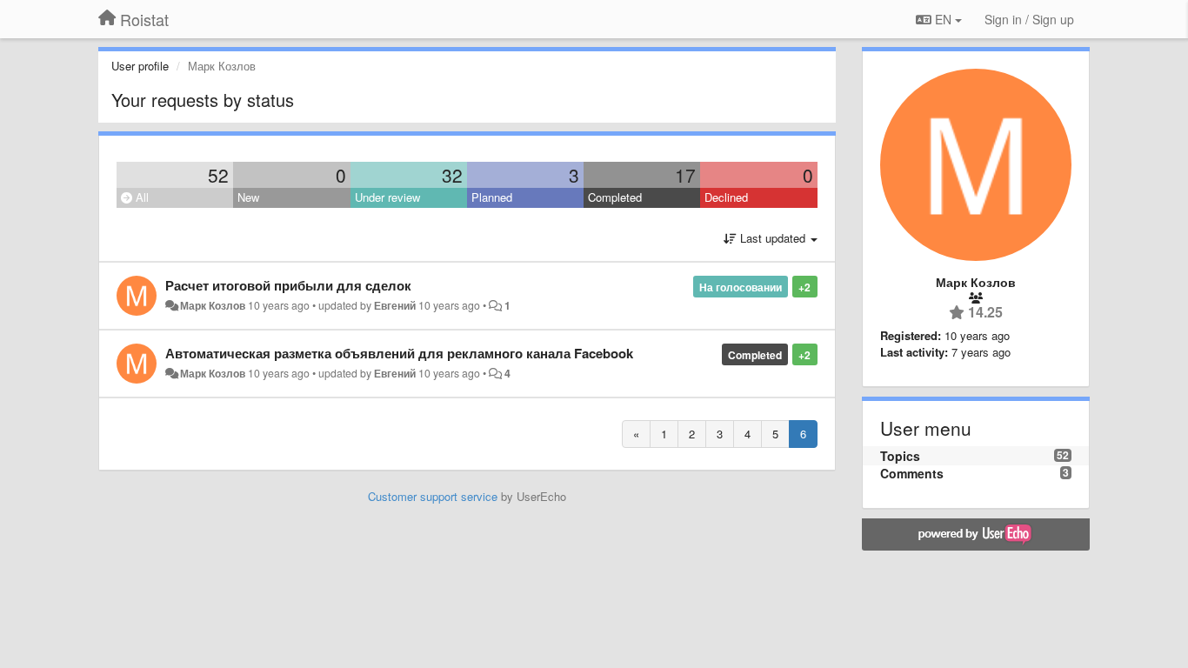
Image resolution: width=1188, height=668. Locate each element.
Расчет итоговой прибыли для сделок (288, 285)
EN (943, 19)
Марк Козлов (212, 305)
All (140, 197)
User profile (140, 65)
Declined (726, 197)
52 (218, 175)
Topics (900, 455)
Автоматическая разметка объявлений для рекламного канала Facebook (399, 353)
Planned (491, 197)
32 (452, 175)
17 (685, 175)
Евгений (395, 305)
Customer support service (432, 496)
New (248, 197)
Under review (387, 197)
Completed (615, 197)
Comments (912, 473)
